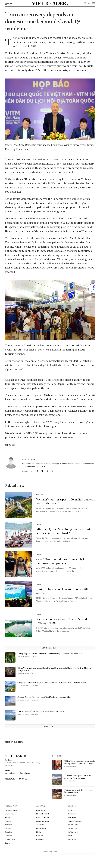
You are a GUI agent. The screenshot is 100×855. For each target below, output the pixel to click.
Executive (8, 836)
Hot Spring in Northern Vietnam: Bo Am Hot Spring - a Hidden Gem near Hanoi (50, 653)
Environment (9, 814)
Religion (8, 817)
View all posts (27, 471)
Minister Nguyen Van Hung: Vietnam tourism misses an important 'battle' (64, 531)
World (70, 836)
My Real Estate (73, 825)
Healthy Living (41, 810)
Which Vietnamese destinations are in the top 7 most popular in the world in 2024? (79, 763)
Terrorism (8, 825)
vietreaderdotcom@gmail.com (17, 773)
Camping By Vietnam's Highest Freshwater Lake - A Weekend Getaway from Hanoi (51, 682)
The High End (72, 828)
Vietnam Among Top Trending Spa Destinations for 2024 (40, 711)
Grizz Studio (72, 839)
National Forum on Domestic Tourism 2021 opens (63, 591)
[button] (9, 3)
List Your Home (73, 832)
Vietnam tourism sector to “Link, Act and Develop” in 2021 (61, 621)
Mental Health (41, 828)
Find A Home (72, 817)
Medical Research (42, 814)
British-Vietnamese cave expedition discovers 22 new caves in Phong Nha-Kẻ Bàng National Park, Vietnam (54, 669)
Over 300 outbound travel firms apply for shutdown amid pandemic (61, 561)
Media (38, 832)
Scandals (8, 832)
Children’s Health (42, 817)
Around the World (42, 821)
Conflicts (8, 828)
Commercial (72, 814)
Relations (39, 836)
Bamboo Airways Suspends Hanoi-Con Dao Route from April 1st (44, 697)
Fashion (8, 821)
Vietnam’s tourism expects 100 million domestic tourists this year (65, 501)
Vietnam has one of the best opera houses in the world (78, 791)
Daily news (40, 839)
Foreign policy (10, 839)
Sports (7, 843)
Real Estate (72, 810)
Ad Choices (40, 825)
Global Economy (11, 810)
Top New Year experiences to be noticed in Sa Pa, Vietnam (77, 776)
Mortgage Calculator (75, 821)
